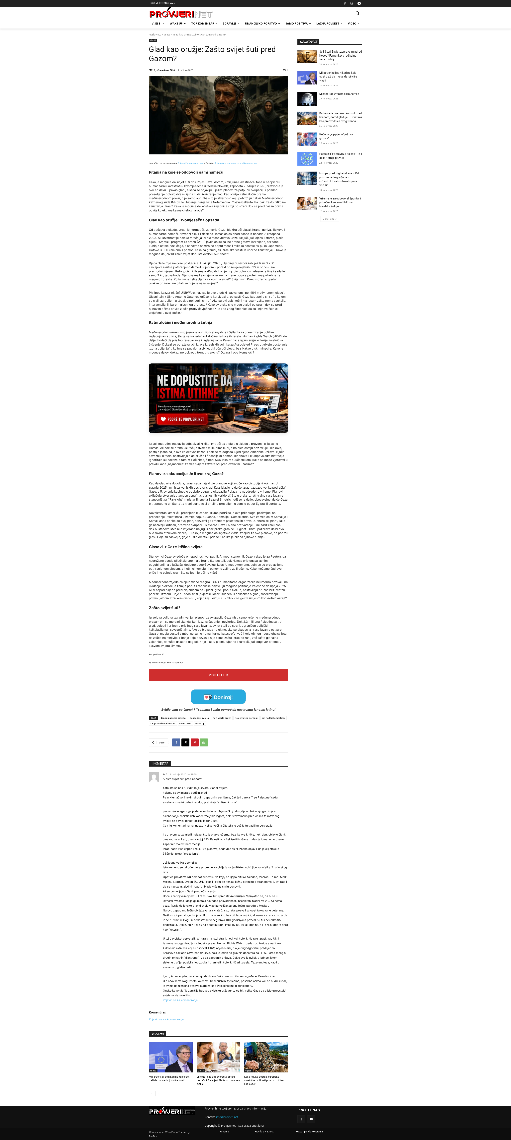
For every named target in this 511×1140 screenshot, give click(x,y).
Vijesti (167, 34)
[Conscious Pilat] (151, 70)
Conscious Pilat (166, 70)
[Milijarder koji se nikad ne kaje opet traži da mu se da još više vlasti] (171, 1057)
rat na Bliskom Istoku (273, 717)
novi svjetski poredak (246, 717)
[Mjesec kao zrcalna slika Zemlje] (307, 99)
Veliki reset (185, 723)
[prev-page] (151, 1093)
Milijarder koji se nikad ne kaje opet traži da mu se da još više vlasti (338, 76)
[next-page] (157, 1093)
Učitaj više (328, 218)
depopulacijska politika (173, 717)
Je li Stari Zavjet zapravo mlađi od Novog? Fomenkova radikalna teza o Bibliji (340, 55)
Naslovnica (155, 34)
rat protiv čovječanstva (163, 723)
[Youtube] (359, 4)
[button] (357, 13)
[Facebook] (345, 4)
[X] (185, 742)
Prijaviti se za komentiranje (180, 1000)
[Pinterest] (195, 742)
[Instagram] (352, 4)
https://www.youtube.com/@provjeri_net (236, 163)
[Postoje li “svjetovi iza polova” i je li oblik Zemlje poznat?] (307, 159)
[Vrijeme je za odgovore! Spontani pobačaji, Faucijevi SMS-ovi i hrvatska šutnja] (218, 1057)
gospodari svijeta (199, 717)
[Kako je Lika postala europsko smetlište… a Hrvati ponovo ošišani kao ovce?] (266, 1057)
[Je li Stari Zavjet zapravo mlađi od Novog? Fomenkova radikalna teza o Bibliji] (307, 56)
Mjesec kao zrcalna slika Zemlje (339, 93)
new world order (222, 717)
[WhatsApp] (204, 742)
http (180, 163)
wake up (200, 723)
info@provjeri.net (227, 1117)
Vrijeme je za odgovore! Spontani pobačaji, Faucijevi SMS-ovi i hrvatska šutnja (218, 1080)
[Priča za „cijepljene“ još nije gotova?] (307, 139)
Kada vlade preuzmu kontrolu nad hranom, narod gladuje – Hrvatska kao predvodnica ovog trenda (340, 117)
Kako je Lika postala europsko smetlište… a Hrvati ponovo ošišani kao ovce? (264, 1080)
